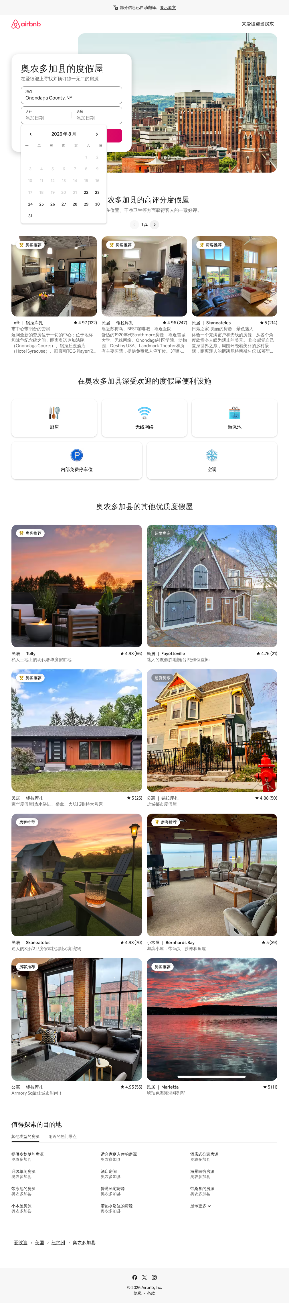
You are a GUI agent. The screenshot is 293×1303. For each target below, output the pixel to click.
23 (97, 192)
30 (97, 204)
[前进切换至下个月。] (96, 134)
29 (86, 204)
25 (41, 204)
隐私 (138, 1293)
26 (52, 204)
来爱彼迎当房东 (258, 24)
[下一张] (154, 224)
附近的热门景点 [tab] (63, 1136)
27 (64, 204)
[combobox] (71, 97)
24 (30, 204)
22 (86, 192)
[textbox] (46, 117)
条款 (151, 1293)
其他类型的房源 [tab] (25, 1136)
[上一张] (134, 224)
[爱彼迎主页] (26, 24)
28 (75, 204)
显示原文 (168, 7)
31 (30, 215)
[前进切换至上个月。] (31, 134)
